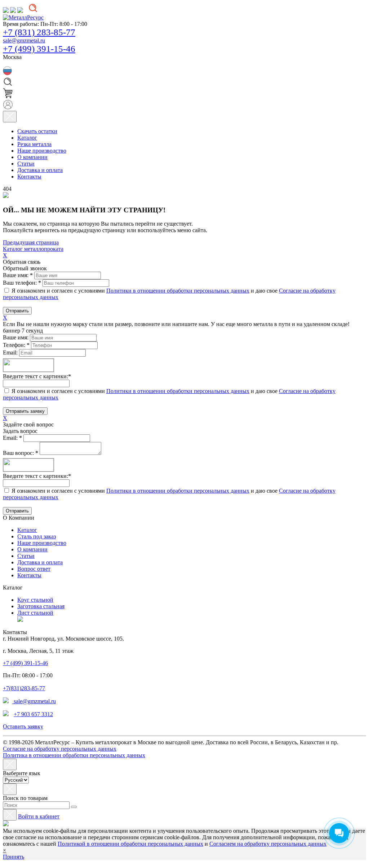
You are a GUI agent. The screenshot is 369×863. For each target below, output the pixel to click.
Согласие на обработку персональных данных (59, 749)
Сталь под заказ (36, 536)
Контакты (29, 575)
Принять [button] (13, 857)
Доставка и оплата (40, 562)
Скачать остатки (37, 131)
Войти (38, 816)
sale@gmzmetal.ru (24, 40)
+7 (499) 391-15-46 (39, 49)
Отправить (17, 310)
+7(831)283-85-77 (24, 688)
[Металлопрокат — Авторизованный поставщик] (20, 620)
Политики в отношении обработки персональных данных (177, 291)
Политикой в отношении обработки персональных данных (130, 844)
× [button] (4, 850)
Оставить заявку (23, 726)
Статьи (26, 556)
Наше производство (41, 543)
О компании (32, 549)
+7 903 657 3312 (33, 714)
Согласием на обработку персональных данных (267, 844)
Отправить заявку (25, 411)
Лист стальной (35, 613)
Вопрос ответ (33, 569)
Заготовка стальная (41, 606)
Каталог (27, 530)
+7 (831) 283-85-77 (39, 32)
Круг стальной (35, 600)
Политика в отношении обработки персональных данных (74, 755)
